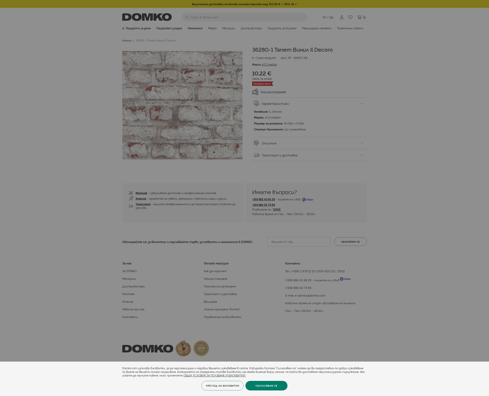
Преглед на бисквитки (222, 385)
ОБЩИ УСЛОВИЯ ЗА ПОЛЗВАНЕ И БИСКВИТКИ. (214, 375)
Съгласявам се (267, 385)
